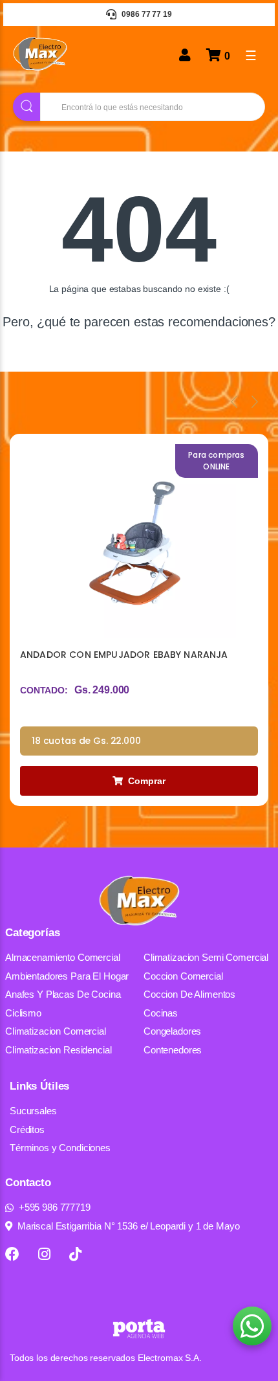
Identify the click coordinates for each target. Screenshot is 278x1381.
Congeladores (172, 1031)
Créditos (27, 1129)
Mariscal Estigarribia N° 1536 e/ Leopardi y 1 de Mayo (128, 1225)
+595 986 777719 (55, 1207)
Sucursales (33, 1110)
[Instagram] (44, 1254)
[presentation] (234, 401)
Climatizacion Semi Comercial (206, 957)
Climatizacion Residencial (58, 1049)
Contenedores (173, 1049)
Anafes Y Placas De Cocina (63, 994)
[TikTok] (75, 1254)
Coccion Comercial (183, 976)
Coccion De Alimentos (189, 994)
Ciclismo (23, 1012)
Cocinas (161, 1012)
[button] (252, 1326)
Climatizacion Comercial (55, 1031)
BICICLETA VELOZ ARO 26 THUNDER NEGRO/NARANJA (100, 661)
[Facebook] (12, 1254)
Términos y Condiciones (60, 1147)
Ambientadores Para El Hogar (67, 976)
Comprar (147, 781)
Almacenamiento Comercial (62, 957)
